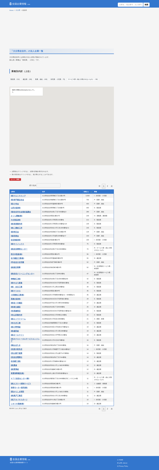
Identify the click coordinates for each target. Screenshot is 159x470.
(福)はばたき (16, 345)
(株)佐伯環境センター (19, 249)
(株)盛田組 (15, 331)
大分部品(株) (16, 220)
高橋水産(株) (16, 299)
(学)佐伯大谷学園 (17, 262)
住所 (43, 191)
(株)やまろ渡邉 (16, 283)
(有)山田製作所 (16, 315)
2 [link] (107, 186)
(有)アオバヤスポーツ (19, 400)
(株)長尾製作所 (16, 224)
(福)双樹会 (15, 236)
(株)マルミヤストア (18, 196)
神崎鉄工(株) (16, 279)
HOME (121, 460)
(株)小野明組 (16, 327)
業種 (95, 191)
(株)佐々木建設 (16, 303)
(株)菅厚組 (15, 369)
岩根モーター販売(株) (19, 387)
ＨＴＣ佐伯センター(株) (20, 378)
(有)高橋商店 (16, 311)
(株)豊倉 (14, 365)
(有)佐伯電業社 (16, 357)
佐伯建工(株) (16, 361)
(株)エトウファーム (18, 319)
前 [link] (99, 186)
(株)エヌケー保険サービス (21, 383)
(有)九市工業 (16, 323)
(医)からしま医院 (17, 391)
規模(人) (86, 191)
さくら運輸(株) (16, 216)
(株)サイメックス (17, 244)
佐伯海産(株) (16, 240)
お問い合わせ (123, 463)
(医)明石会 (15, 232)
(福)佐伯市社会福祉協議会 (21, 212)
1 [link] (103, 186)
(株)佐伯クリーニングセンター (22, 274)
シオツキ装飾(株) (17, 404)
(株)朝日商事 (16, 267)
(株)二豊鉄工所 (16, 228)
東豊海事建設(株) (17, 373)
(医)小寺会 (15, 204)
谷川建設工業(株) (17, 258)
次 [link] (112, 186)
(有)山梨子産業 (16, 353)
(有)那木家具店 (16, 349)
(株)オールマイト (17, 335)
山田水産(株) (16, 208)
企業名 (13, 191)
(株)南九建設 (16, 307)
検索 (146, 5)
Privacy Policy (123, 466)
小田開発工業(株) (17, 295)
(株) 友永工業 (16, 287)
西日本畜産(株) (16, 254)
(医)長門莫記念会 (17, 200)
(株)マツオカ (16, 291)
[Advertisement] (61, 29)
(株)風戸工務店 (16, 395)
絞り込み (32, 185)
